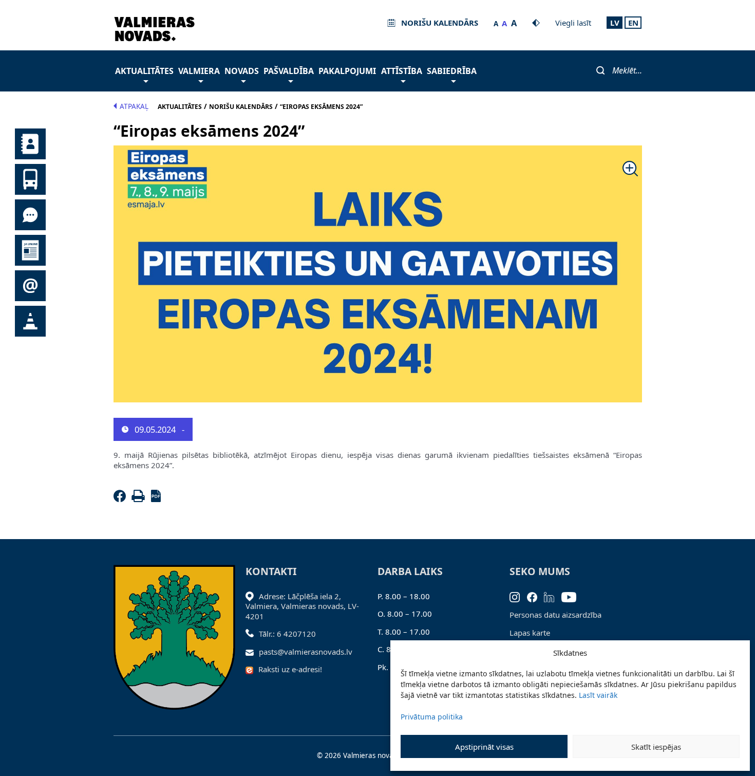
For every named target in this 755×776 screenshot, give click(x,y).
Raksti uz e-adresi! (290, 669)
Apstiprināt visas (484, 747)
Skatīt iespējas (656, 747)
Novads (241, 71)
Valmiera (199, 71)
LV (614, 22)
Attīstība (401, 71)
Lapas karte (529, 632)
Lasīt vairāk (598, 695)
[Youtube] (572, 596)
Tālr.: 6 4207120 (287, 634)
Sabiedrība (452, 71)
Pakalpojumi (347, 71)
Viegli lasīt (573, 22)
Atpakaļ (134, 106)
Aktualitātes (144, 71)
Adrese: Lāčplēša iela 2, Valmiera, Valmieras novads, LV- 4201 (302, 606)
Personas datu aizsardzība (555, 614)
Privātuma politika (432, 717)
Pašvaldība (288, 71)
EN (633, 22)
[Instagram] (518, 596)
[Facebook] (122, 499)
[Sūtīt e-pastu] (252, 651)
